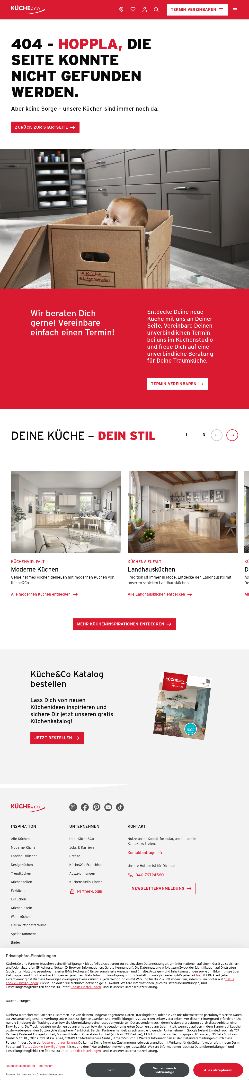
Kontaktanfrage (141, 852)
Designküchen (22, 864)
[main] (124, 383)
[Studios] (121, 9)
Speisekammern (23, 933)
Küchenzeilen (21, 882)
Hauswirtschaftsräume (29, 925)
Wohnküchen (21, 916)
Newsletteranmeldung (158, 888)
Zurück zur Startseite (41, 127)
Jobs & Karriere (81, 847)
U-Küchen (18, 899)
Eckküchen (19, 890)
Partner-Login (89, 891)
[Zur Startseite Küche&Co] (28, 9)
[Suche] (156, 10)
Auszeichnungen (82, 873)
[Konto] (145, 9)
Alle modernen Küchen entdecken (41, 594)
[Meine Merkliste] (133, 9)
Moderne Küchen (24, 847)
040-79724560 (149, 874)
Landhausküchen (24, 856)
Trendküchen (21, 873)
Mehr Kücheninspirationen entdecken (120, 623)
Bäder (15, 942)
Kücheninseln (21, 908)
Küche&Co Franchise (85, 864)
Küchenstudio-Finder (85, 882)
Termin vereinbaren (193, 9)
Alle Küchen (20, 838)
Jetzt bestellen (53, 737)
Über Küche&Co (81, 838)
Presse (74, 856)
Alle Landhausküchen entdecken (156, 594)
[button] (216, 435)
